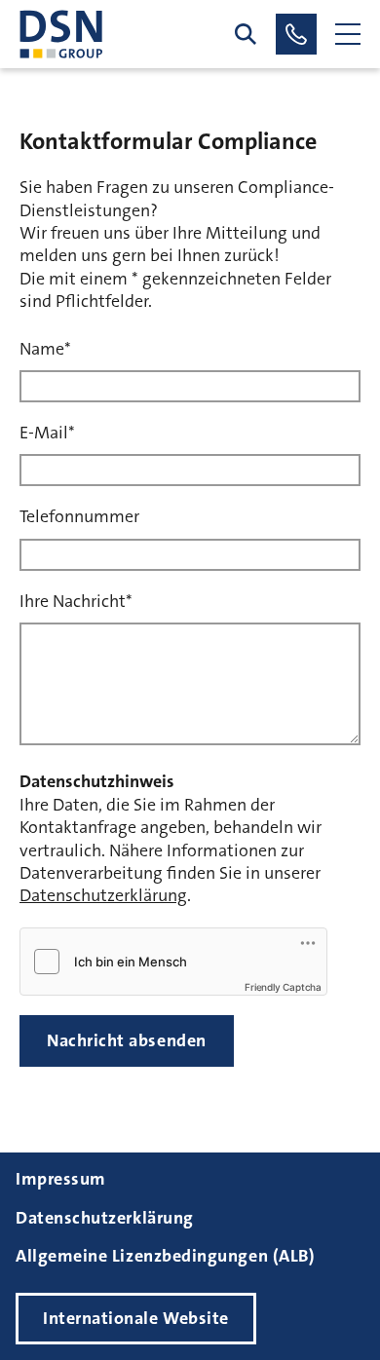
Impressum (61, 1178)
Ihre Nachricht (76, 601)
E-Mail (47, 432)
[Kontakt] (296, 34)
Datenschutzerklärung (103, 895)
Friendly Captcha (283, 987)
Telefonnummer (79, 516)
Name (45, 348)
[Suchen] (245, 34)
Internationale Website (136, 1318)
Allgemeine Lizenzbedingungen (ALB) (165, 1255)
